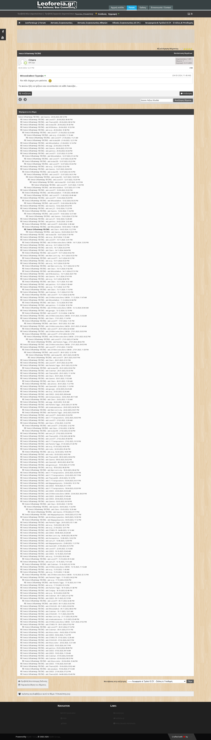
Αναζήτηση (119, 713)
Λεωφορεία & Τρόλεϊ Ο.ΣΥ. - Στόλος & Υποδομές (169, 22)
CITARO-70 (53, 530)
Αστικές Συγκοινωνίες (61, 22)
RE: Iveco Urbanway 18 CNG (32, 119)
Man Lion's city (54, 255)
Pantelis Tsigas (61, 342)
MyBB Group (54, 736)
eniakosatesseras (55, 407)
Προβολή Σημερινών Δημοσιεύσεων (59, 14)
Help (64, 718)
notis (51, 248)
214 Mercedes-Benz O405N (61, 242)
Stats (64, 723)
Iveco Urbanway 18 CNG (29, 117)
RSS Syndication (69, 713)
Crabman (52, 292)
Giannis (47, 117)
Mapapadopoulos (55, 483)
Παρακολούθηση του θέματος (33, 685)
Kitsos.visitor (54, 632)
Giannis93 (52, 386)
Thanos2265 (53, 122)
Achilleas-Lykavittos (56, 517)
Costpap (52, 590)
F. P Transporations (56, 418)
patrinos (52, 151)
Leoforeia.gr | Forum (35, 22)
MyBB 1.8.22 (32, 736)
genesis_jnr (53, 465)
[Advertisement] (103, 36)
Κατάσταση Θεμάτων (183, 53)
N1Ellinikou (53, 127)
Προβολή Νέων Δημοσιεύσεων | (31, 14)
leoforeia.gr (119, 718)
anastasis (54, 669)
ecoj (50, 130)
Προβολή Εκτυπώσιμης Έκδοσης (34, 681)
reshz (51, 449)
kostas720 (52, 125)
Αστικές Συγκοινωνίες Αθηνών (92, 22)
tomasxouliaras (55, 397)
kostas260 (56, 140)
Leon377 (52, 119)
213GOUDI (53, 606)
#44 (190, 68)
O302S (51, 394)
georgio (52, 310)
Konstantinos (54, 538)
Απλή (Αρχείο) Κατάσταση (125, 723)
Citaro (32, 60)
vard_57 (52, 208)
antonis (53, 384)
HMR (190, 736)
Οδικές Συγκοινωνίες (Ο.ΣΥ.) (126, 22)
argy (50, 146)
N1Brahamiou (54, 274)
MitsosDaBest (54, 143)
